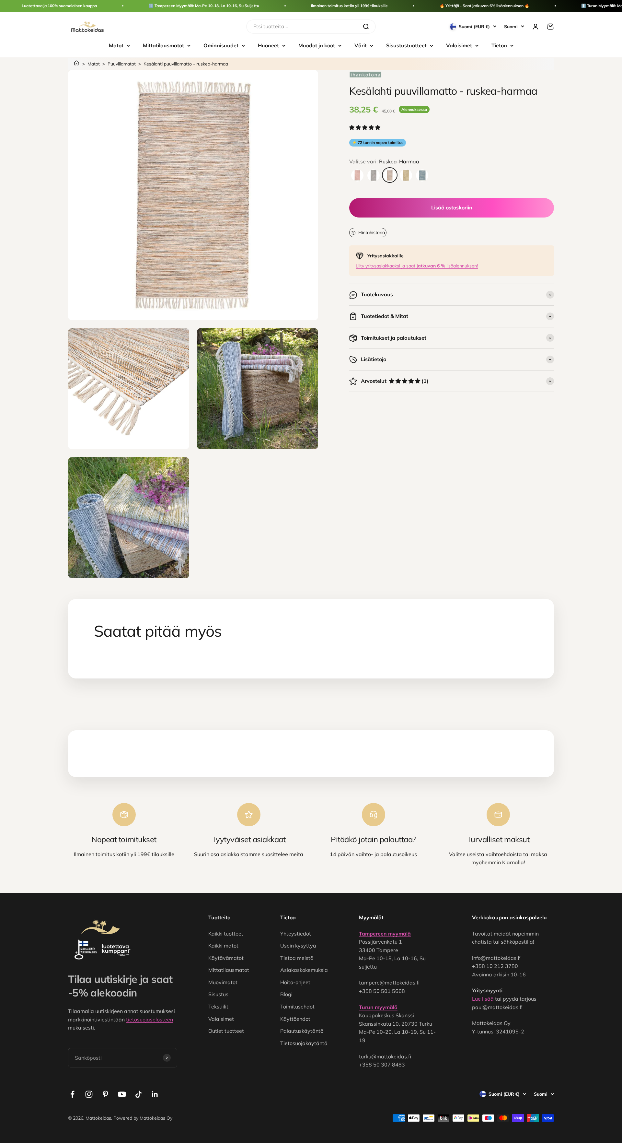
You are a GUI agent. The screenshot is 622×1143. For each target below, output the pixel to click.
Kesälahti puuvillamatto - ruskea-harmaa (186, 64)
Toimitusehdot (297, 1006)
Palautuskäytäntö (301, 1031)
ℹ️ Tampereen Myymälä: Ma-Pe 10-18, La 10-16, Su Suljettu (204, 5)
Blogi (286, 994)
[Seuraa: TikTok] (138, 1094)
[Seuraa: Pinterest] (105, 1094)
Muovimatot (222, 982)
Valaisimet (459, 45)
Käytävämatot (226, 958)
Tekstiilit (218, 1006)
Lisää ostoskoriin (451, 208)
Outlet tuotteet (226, 1031)
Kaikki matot (223, 945)
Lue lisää (483, 999)
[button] (365, 127)
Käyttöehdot (295, 1019)
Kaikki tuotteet (225, 933)
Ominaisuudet (220, 45)
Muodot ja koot (316, 45)
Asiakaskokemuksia (304, 970)
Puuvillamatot (122, 64)
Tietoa (499, 45)
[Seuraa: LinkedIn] (155, 1094)
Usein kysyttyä (298, 945)
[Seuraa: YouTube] (122, 1094)
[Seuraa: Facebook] (72, 1094)
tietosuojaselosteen (149, 1019)
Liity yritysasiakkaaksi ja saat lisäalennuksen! (417, 266)
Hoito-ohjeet (295, 982)
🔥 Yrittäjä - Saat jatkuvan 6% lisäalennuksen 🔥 (484, 5)
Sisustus (218, 994)
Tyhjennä (345, 26)
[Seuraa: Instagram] (89, 1094)
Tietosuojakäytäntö (303, 1043)
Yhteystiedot (295, 933)
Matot (116, 45)
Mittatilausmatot (163, 45)
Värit (360, 45)
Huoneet (268, 45)
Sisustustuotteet (406, 45)
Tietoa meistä (297, 958)
